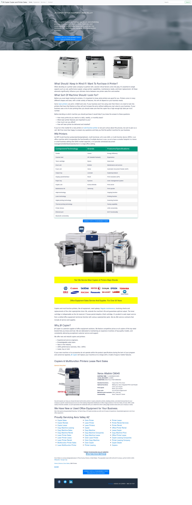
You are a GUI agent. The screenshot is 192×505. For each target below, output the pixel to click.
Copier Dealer (117, 442)
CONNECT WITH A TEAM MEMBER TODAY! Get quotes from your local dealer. (96, 472)
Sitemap (110, 483)
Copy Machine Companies (94, 433)
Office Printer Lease (119, 435)
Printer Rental (117, 425)
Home (31, 2)
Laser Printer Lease (64, 437)
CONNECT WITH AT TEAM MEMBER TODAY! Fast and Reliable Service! (68, 38)
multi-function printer (90, 128)
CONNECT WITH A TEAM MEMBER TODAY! (96, 221)
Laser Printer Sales (64, 435)
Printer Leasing (90, 445)
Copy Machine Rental (65, 433)
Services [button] (43, 2)
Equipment (36, 2)
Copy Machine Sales (64, 430)
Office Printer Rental (119, 428)
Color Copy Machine (92, 440)
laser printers (63, 104)
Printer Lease (117, 420)
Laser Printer (89, 423)
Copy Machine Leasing (65, 428)
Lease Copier (117, 430)
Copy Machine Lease (92, 435)
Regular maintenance (107, 308)
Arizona (60, 463)
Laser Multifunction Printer (66, 445)
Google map (64, 460)
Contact (50, 2)
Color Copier (89, 442)
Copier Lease (62, 425)
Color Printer (89, 420)
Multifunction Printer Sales (66, 442)
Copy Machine (90, 430)
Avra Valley (67, 463)
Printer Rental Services (120, 423)
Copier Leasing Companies (121, 437)
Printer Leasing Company (121, 440)
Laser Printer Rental (64, 440)
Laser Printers (90, 425)
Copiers (115, 445)
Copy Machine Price (119, 433)
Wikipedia (57, 460)
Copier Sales (62, 420)
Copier (87, 428)
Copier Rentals (62, 423)
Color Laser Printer (91, 437)
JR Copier (74, 355)
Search (188, 2)
